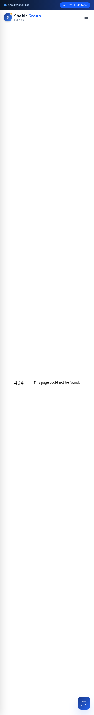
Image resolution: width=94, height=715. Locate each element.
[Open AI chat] (84, 703)
